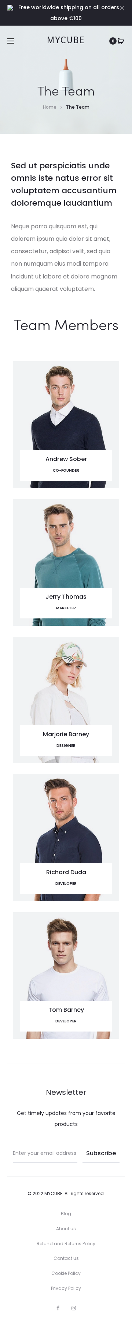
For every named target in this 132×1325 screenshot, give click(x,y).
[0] (121, 40)
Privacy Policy (66, 1288)
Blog (66, 1213)
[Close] (122, 8)
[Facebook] (57, 1308)
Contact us (66, 1258)
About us (66, 1228)
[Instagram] (74, 1308)
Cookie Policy (66, 1273)
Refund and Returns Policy (66, 1243)
